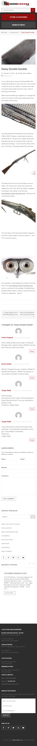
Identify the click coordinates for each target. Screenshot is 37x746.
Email (23, 459)
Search (33, 10)
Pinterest (8, 558)
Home (5, 32)
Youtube (23, 558)
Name (3, 459)
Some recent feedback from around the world (27, 313)
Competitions (5, 535)
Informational (5, 547)
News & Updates (6, 551)
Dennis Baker (27, 73)
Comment (5, 476)
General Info (14, 32)
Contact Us (12, 681)
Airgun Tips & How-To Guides (10, 524)
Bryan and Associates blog (9, 532)
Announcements (6, 528)
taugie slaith (6, 390)
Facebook (3, 558)
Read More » (9, 593)
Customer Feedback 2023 (15, 573)
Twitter (13, 558)
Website (4, 467)
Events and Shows (7, 539)
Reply (32, 351)
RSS (18, 558)
